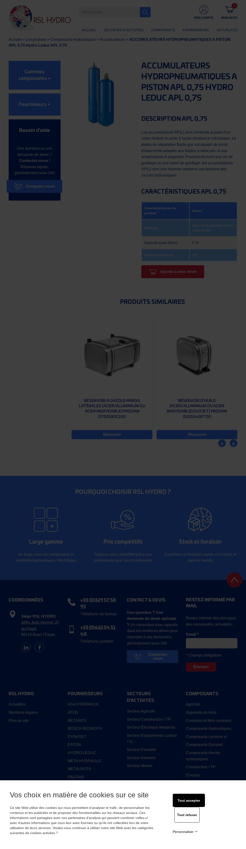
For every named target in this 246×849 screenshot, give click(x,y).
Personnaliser (183, 832)
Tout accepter (189, 800)
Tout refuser (187, 815)
